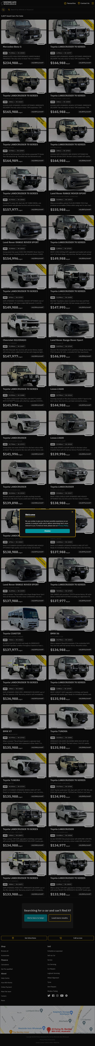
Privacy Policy (63, 526)
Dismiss (47, 531)
